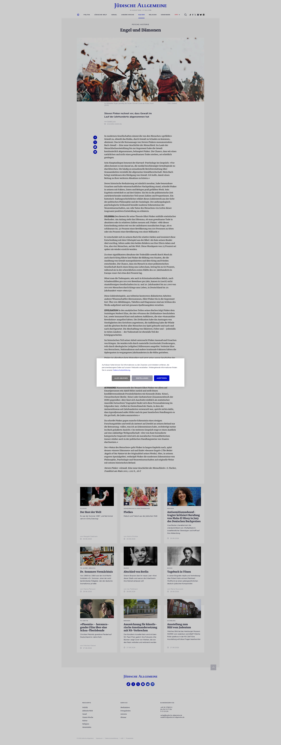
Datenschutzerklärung (121, 370)
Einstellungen (142, 378)
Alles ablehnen (121, 378)
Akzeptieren (162, 378)
